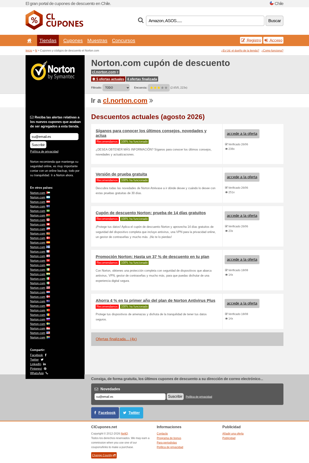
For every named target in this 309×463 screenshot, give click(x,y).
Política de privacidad (44, 151)
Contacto (162, 433)
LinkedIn (35, 364)
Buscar (274, 20)
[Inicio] (28, 40)
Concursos (123, 40)
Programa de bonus (169, 438)
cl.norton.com (104, 72)
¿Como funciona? (272, 50)
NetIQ (124, 433)
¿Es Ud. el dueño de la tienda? (240, 50)
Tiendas (48, 40)
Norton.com (37, 193)
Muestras (97, 40)
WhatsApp (37, 373)
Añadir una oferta (233, 433)
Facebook (36, 355)
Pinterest (36, 368)
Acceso (275, 40)
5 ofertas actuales (109, 79)
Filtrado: (96, 87)
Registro (253, 40)
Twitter (34, 359)
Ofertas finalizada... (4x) (116, 339)
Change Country (102, 455)
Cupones (73, 40)
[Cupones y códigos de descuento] (54, 29)
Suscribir (38, 145)
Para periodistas (167, 442)
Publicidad (228, 438)
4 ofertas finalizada (142, 79)
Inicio (29, 50)
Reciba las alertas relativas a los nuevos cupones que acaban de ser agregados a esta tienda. (55, 121)
